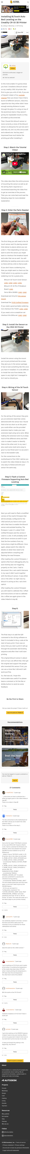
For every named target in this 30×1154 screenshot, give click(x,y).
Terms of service (21, 1142)
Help (3, 1119)
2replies (5, 1003)
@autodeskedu (8, 1136)
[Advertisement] (15, 9)
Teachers (4, 1106)
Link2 (10, 283)
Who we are (5, 1124)
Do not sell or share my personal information (16, 1148)
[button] (2, 2)
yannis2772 (9, 917)
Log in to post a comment (15, 1061)
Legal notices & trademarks (11, 1150)
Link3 (15, 283)
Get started (5, 1116)
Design (4, 1093)
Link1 (6, 283)
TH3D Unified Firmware (20, 302)
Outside (4, 1103)
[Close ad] (27, 7)
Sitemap (4, 1121)
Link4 (20, 283)
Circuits (4, 1088)
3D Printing (19, 26)
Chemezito (9, 816)
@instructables (8, 1132)
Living (3, 1101)
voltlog (5, 26)
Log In (15, 780)
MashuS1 (8, 944)
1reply (5, 937)
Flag (5, 806)
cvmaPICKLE (9, 792)
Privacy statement (8, 1145)
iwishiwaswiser (10, 988)
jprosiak (8, 1029)
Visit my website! (10, 77)
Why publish (5, 1114)
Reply (15, 809)
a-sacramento (10, 961)
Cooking (4, 1098)
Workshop (11, 26)
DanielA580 (9, 839)
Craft (3, 1096)
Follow (13, 68)
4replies (5, 910)
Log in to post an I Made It (15, 713)
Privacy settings (20, 1145)
